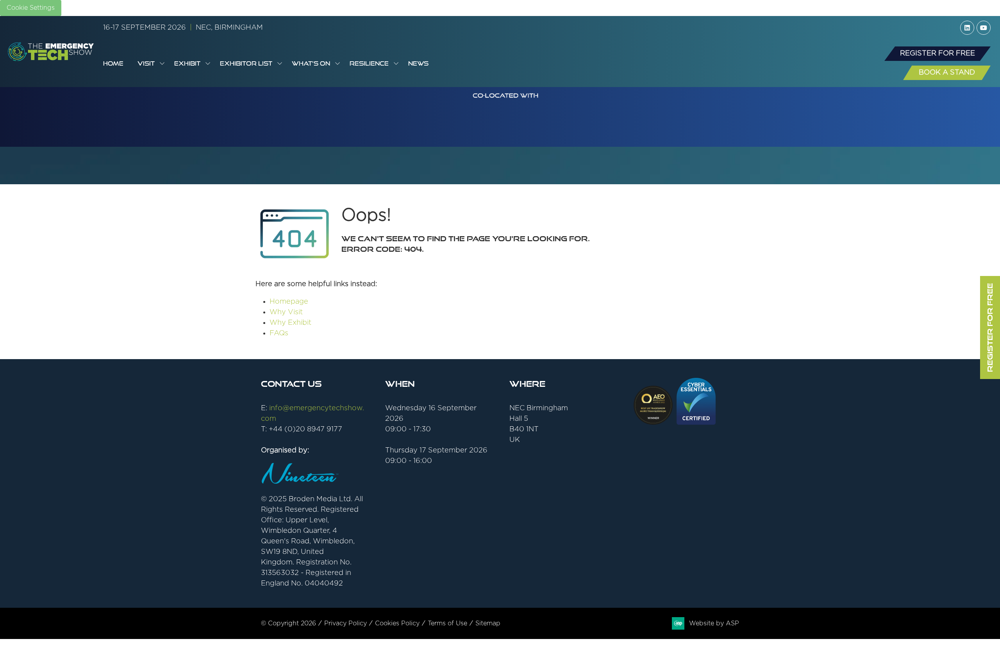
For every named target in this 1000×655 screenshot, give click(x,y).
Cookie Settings (31, 8)
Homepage (289, 301)
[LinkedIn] (967, 28)
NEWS (418, 63)
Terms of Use (447, 623)
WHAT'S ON (311, 63)
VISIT (146, 63)
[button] (937, 53)
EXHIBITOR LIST (246, 63)
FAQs (279, 333)
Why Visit (286, 312)
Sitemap (487, 623)
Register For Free (990, 327)
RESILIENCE (369, 63)
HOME (113, 63)
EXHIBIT (187, 63)
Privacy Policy (345, 623)
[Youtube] (984, 28)
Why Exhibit (290, 322)
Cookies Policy (397, 623)
